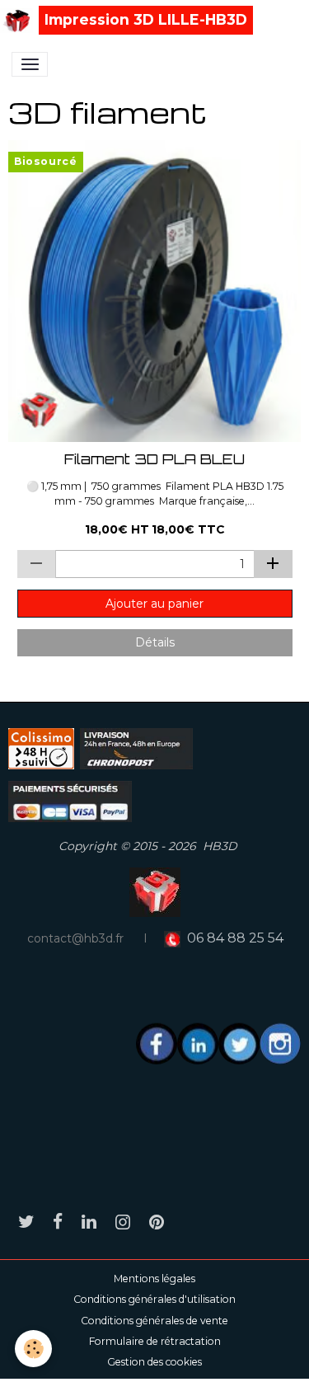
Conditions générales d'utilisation (154, 1299)
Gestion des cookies (154, 1362)
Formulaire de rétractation (155, 1341)
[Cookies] (33, 1348)
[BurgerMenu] (30, 64)
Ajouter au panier (154, 603)
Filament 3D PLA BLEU (154, 459)
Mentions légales (154, 1278)
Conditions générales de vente (154, 1320)
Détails (155, 642)
